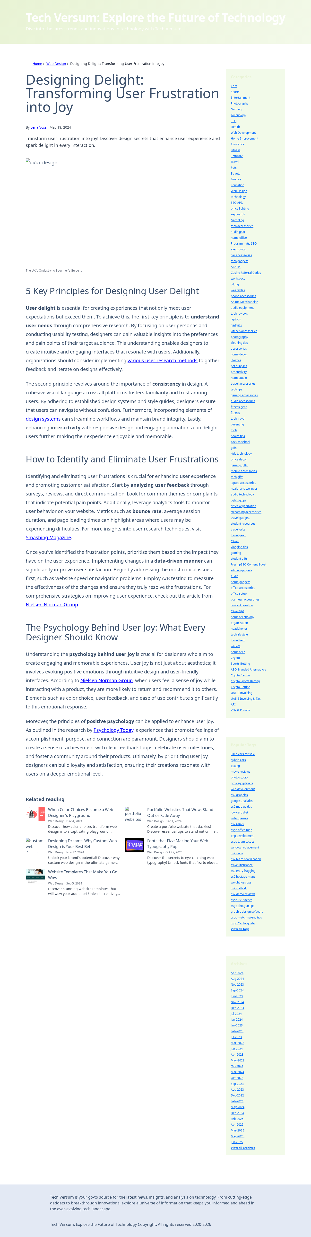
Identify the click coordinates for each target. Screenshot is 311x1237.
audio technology (242, 494)
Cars (234, 86)
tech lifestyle (239, 634)
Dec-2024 (237, 1113)
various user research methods (163, 360)
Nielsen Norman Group (52, 604)
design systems (43, 418)
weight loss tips (241, 882)
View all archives (243, 1148)
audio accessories (243, 401)
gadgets (236, 325)
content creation (242, 605)
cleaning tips (239, 343)
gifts (234, 448)
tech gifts (237, 477)
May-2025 (237, 1136)
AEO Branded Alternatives (248, 669)
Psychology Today (113, 730)
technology (238, 197)
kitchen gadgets (241, 570)
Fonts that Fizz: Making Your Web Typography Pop (177, 843)
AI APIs (236, 267)
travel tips (237, 611)
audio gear (238, 232)
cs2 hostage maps (243, 877)
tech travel (238, 418)
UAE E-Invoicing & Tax (245, 699)
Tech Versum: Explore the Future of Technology (155, 17)
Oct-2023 (237, 1078)
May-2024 (237, 1107)
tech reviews (239, 313)
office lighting (240, 208)
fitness (235, 413)
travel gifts (238, 529)
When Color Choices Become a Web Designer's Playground (80, 812)
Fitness (235, 150)
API (233, 704)
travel (235, 541)
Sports (235, 92)
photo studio (239, 777)
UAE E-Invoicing (241, 693)
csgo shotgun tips (242, 906)
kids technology (241, 453)
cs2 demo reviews (243, 894)
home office (239, 238)
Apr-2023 (237, 1054)
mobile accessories (244, 471)
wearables (238, 290)
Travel (235, 162)
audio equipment (242, 308)
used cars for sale (243, 754)
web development (243, 789)
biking (235, 284)
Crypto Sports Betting (245, 681)
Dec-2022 (237, 1095)
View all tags (240, 929)
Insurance (237, 144)
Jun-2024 (237, 1049)
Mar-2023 (237, 1043)
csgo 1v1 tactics (241, 900)
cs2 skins (237, 853)
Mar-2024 (237, 1072)
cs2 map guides (241, 806)
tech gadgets (239, 261)
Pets (234, 168)
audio (234, 576)
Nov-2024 (237, 1002)
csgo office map (241, 830)
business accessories (245, 599)
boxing (235, 766)
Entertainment (240, 98)
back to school (240, 442)
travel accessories (243, 383)
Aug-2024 (237, 979)
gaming (236, 553)
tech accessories (242, 226)
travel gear (238, 535)
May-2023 (237, 1060)
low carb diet (239, 812)
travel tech (238, 640)
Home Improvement (244, 138)
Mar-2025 (237, 1130)
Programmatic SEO (244, 243)
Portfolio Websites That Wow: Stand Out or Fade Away (180, 812)
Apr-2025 (237, 1124)
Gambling (237, 220)
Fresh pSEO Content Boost (248, 564)
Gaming (236, 109)
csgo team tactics (242, 841)
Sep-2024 (237, 990)
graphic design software (247, 912)
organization (239, 623)
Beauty (235, 173)
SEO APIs (237, 203)
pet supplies (239, 366)
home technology (242, 617)
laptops (236, 319)
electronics (238, 249)
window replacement (245, 847)
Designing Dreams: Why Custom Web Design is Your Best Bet (82, 843)
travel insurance (242, 865)
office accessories (243, 588)
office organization (243, 506)
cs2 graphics (239, 795)
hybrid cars (238, 760)
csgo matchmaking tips (246, 917)
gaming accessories (244, 395)
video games (239, 818)
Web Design (56, 63)
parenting (237, 424)
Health (235, 127)
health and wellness (244, 488)
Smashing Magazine (48, 537)
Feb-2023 (237, 1031)
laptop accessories (243, 483)
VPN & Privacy (240, 710)
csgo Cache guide (243, 923)
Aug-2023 (237, 1089)
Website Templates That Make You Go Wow (82, 874)
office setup (239, 594)
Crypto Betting (240, 687)
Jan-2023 (237, 1025)
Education (237, 185)
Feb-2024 (237, 1101)
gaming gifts (239, 465)
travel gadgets (240, 518)
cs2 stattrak (239, 888)
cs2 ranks (237, 824)
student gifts (239, 559)
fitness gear (239, 407)
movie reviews (240, 771)
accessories (239, 348)
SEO (233, 121)
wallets (235, 646)
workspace (238, 278)
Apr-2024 (237, 973)
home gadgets (240, 582)
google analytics (242, 801)
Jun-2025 (237, 1142)
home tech (238, 652)
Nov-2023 (237, 984)
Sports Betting (240, 664)
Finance (236, 179)
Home (37, 63)
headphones (239, 629)
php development (242, 836)
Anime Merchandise (244, 302)
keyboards (238, 214)
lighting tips (238, 500)
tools (234, 430)
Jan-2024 (237, 1019)
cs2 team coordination (246, 859)
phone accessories (243, 296)
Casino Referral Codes (246, 273)
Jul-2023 (236, 1037)
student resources (243, 523)
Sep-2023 (237, 1084)
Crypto (235, 658)
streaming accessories (246, 512)
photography (239, 337)
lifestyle (236, 360)
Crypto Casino (240, 675)
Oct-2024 (237, 1066)
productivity (239, 372)
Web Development (243, 133)
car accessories (241, 255)
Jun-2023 (237, 996)
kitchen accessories (244, 331)
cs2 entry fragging (243, 871)
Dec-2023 (237, 1008)
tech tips (236, 389)
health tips (238, 436)
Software (237, 156)
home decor (239, 354)
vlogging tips (239, 547)
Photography (239, 103)
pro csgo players (242, 783)
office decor (239, 459)
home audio (239, 378)
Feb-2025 (237, 1119)
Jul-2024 (236, 1014)
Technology (238, 115)
